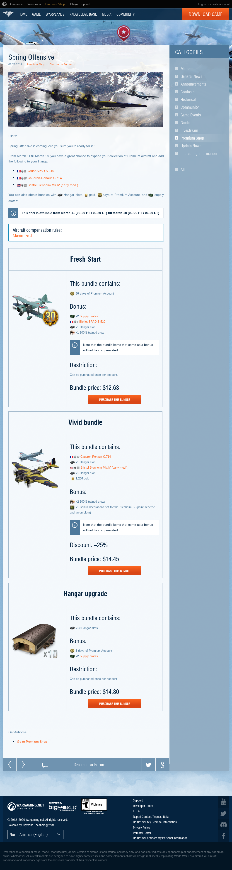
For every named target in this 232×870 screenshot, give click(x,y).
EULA (136, 811)
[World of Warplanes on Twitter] (223, 813)
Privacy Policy (141, 827)
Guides (186, 122)
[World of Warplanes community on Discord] (223, 824)
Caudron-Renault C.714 (44, 178)
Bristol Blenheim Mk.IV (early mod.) (52, 185)
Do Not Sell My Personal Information (155, 822)
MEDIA (106, 14)
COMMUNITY (125, 14)
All (183, 169)
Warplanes (55, 14)
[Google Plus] (162, 764)
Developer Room (143, 805)
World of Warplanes (8, 14)
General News (191, 76)
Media (185, 68)
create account (220, 4)
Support (138, 800)
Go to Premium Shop (32, 741)
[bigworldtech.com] (63, 806)
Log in (202, 4)
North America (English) (29, 834)
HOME (23, 14)
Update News (191, 145)
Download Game (205, 14)
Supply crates (88, 316)
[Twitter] (148, 764)
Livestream (189, 130)
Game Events (191, 114)
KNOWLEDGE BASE (83, 14)
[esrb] (94, 806)
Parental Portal (142, 833)
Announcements (193, 83)
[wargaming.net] (25, 806)
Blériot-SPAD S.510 (40, 171)
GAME (36, 14)
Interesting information (199, 153)
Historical (188, 99)
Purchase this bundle (114, 399)
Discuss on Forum (60, 64)
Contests (188, 91)
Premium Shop (192, 137)
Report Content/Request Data (151, 816)
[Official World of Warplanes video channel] (223, 802)
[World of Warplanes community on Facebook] (223, 836)
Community (190, 107)
